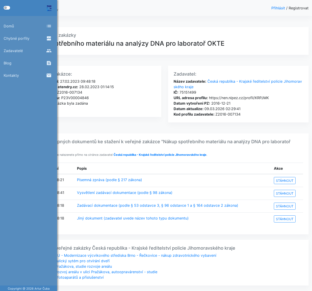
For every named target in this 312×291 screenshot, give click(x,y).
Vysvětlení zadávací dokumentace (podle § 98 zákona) (124, 192)
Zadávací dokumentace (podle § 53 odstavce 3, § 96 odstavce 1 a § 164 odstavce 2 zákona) (157, 205)
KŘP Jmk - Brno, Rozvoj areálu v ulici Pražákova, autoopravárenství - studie (91, 272)
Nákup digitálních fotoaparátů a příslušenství (65, 277)
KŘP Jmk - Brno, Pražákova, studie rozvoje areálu (69, 266)
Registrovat (299, 8)
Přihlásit (278, 8)
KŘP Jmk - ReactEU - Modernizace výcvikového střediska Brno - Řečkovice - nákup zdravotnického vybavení (121, 255)
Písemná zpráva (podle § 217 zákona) (109, 179)
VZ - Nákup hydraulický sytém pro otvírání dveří (68, 261)
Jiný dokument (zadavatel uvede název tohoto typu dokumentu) (133, 218)
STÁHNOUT (284, 181)
